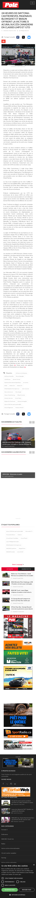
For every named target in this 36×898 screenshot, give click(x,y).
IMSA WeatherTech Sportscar (11, 388)
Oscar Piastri (24, 538)
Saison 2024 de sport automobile (14, 531)
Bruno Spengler (20, 376)
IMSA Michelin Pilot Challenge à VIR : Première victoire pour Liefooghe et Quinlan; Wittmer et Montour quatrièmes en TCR (16, 444)
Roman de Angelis (22, 401)
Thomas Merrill (19, 407)
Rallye (3, 843)
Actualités (10, 569)
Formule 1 (4, 829)
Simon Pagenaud (8, 407)
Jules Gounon (25, 388)
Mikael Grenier (21, 395)
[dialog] (18, 880)
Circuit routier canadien (8, 853)
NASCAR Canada (10, 552)
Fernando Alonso (10, 534)
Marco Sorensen (8, 392)
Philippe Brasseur (25, 30)
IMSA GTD (12, 385)
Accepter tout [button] (9, 890)
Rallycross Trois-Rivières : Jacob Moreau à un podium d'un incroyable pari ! (22, 575)
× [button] (34, 865)
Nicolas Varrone (8, 398)
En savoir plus (17, 874)
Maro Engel (18, 392)
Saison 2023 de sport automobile (12, 404)
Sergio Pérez (22, 548)
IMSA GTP (19, 385)
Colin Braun (7, 379)
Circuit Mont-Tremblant (12, 538)
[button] (18, 895)
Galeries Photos (26, 569)
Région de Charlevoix (9, 401)
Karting (3, 857)
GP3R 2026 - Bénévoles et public (12, 474)
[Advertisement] (18, 499)
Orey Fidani (18, 398)
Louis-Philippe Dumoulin (12, 541)
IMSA (5, 385)
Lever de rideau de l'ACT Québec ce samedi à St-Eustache (22, 810)
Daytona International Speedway (12, 382)
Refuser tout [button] (26, 890)
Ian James (25, 382)
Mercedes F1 (28, 531)
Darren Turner (16, 379)
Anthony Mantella (9, 376)
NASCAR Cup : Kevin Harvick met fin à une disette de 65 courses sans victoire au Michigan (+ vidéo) (23, 819)
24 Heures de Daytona (21, 373)
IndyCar (20, 534)
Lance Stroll (20, 552)
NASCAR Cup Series (11, 548)
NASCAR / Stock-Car (7, 839)
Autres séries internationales (10, 848)
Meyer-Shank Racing (9, 395)
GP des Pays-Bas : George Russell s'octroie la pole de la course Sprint (22, 608)
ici (15, 365)
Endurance (4, 834)
